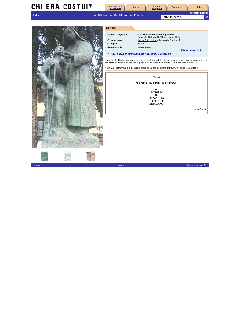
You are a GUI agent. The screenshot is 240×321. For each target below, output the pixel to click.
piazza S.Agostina (147, 40)
